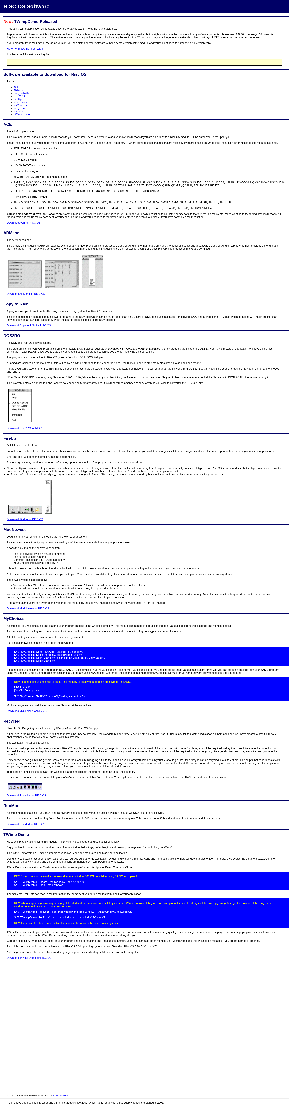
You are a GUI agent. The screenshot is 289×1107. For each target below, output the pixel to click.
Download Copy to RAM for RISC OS (29, 325)
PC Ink (55, 1095)
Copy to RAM (21, 93)
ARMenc (18, 90)
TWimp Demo (21, 114)
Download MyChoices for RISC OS (27, 711)
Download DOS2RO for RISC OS (26, 428)
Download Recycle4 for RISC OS (26, 795)
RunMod (18, 111)
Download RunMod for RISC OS (26, 824)
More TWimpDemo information (25, 48)
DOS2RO (19, 96)
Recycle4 (19, 108)
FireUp (17, 99)
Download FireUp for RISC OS (25, 519)
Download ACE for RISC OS (23, 222)
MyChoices (20, 105)
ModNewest (20, 102)
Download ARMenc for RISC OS (26, 293)
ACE (16, 87)
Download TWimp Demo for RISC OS (29, 957)
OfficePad (64, 1095)
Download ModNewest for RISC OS (28, 608)
